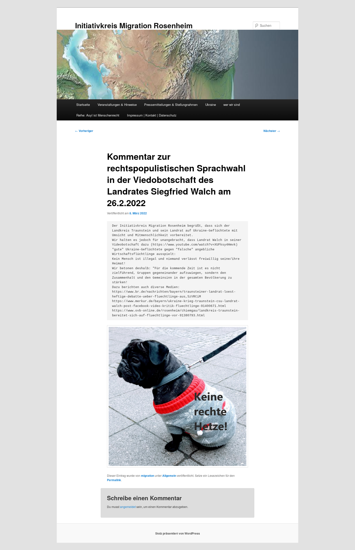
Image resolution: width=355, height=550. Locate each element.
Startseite (83, 104)
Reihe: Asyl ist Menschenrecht (97, 115)
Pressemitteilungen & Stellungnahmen (171, 104)
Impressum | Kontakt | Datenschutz (152, 115)
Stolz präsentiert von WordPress (177, 533)
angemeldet (128, 507)
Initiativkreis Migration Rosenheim (134, 25)
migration (147, 475)
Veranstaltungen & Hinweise (117, 104)
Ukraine (210, 104)
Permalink (114, 480)
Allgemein (169, 475)
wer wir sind (231, 104)
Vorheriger (84, 131)
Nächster (271, 131)
